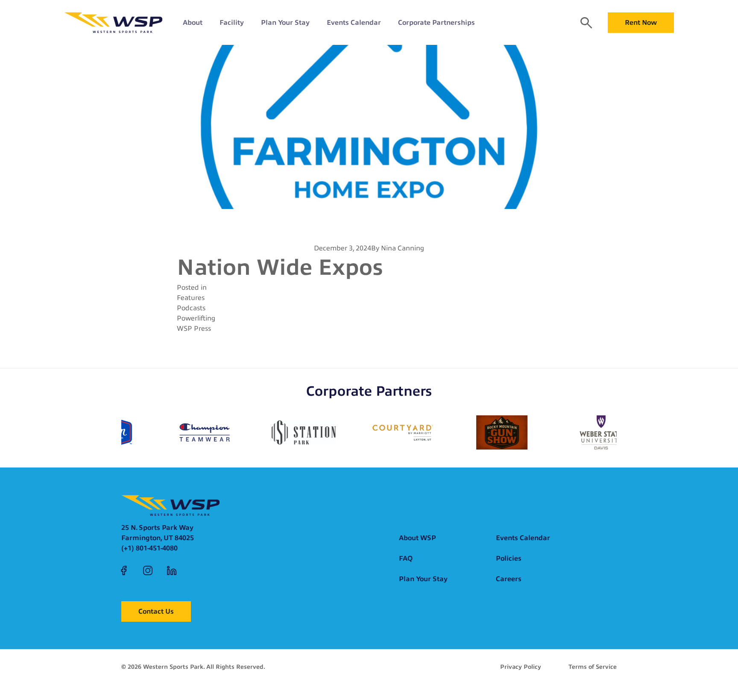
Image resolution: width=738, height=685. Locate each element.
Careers (508, 579)
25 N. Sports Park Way (157, 528)
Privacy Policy (520, 667)
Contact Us (156, 611)
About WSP (417, 538)
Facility (232, 22)
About (192, 22)
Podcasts (191, 308)
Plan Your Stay (285, 22)
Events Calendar (354, 22)
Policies (508, 558)
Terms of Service (592, 667)
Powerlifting (196, 318)
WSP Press (194, 328)
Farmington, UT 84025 (157, 538)
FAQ (406, 558)
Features (191, 298)
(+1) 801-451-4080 (149, 548)
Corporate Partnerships (436, 22)
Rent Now (641, 22)
